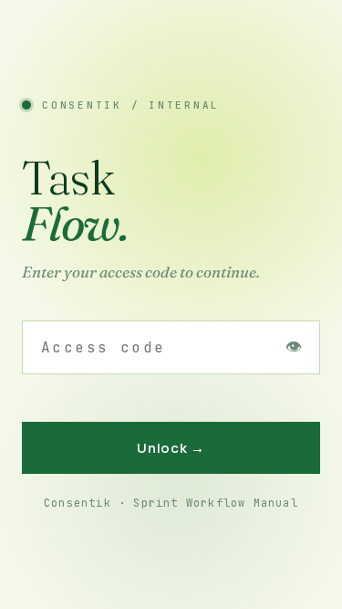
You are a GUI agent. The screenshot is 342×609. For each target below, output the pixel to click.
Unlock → (171, 447)
